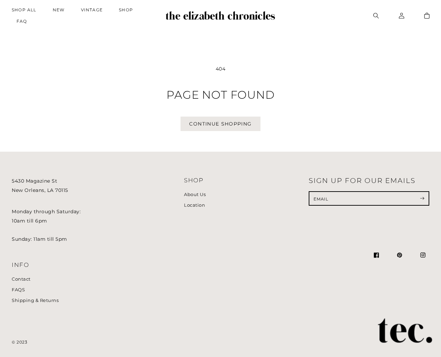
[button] (127, 10)
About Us (195, 194)
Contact (21, 279)
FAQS (18, 289)
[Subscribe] (422, 198)
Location (194, 205)
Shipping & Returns (35, 300)
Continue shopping (220, 124)
